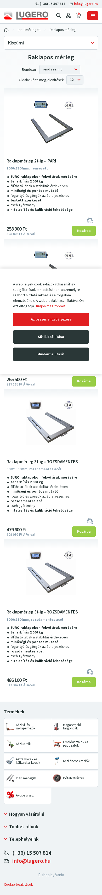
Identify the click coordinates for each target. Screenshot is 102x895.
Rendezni (29, 69)
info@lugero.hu (85, 4)
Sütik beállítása (51, 336)
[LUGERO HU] (6, 30)
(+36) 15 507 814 (52, 4)
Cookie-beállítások (18, 884)
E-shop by (51, 875)
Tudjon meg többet (50, 306)
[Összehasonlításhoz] (90, 220)
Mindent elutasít (51, 354)
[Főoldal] (26, 15)
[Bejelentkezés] (68, 15)
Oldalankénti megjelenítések (41, 80)
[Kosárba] (84, 231)
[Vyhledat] (59, 15)
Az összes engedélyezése (51, 319)
